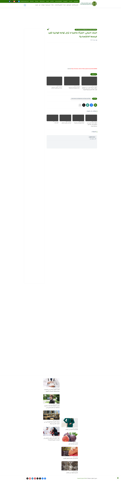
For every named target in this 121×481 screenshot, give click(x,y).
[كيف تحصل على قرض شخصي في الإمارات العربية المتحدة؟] (51, 431)
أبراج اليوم (69, 5)
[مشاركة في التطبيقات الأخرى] (80, 105)
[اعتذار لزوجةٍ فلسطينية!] (72, 81)
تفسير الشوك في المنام (72, 472)
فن (39, 5)
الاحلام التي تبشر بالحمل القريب (70, 458)
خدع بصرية (48, 5)
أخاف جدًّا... (56, 123)
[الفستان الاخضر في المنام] (69, 422)
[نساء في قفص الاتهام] (54, 81)
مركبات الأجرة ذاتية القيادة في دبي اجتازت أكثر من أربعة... (52, 422)
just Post (52, 1)
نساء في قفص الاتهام (56, 88)
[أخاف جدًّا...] (52, 118)
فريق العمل (76, 1)
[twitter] (16, 1)
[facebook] (19, 1)
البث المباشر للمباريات (24, 1)
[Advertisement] (60, 19)
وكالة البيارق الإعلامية (81, 478)
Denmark (32, 1)
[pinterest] (35, 478)
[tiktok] (12, 1)
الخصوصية (65, 1)
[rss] (25, 478)
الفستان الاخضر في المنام (72, 429)
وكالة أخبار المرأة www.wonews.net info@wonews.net (86, 29)
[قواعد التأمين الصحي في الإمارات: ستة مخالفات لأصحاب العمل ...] (51, 382)
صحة (64, 5)
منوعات (43, 5)
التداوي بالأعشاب (58, 5)
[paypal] (9, 1)
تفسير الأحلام (75, 5)
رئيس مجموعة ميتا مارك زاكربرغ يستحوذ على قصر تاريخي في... (52, 406)
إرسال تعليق (92, 137)
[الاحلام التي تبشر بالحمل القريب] (69, 451)
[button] (91, 105)
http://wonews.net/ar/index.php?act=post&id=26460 (84, 68)
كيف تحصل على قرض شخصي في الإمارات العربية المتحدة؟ (52, 439)
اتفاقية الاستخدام (58, 1)
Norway (36, 1)
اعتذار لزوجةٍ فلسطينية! (74, 88)
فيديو (37, 5)
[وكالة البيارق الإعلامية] (88, 3)
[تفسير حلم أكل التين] (69, 437)
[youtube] (14, 1)
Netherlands (42, 1)
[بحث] (25, 5)
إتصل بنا (70, 1)
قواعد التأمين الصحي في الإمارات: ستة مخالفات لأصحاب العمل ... (52, 390)
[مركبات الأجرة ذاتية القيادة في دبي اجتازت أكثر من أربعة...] (51, 415)
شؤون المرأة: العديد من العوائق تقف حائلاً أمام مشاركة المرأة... (89, 88)
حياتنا (52, 5)
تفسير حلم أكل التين (73, 444)
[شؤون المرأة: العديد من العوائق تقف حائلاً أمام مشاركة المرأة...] (89, 81)
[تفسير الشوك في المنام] (69, 465)
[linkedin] (32, 478)
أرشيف (47, 1)
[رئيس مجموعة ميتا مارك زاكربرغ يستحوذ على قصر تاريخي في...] (51, 398)
